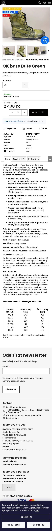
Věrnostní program (11, 443)
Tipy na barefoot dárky (14, 475)
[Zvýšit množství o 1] (24, 113)
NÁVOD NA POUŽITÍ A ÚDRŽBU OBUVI (18, 429)
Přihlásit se (11, 389)
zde (37, 510)
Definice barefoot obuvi (14, 478)
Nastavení (26, 516)
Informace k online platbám (15, 449)
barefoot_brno (12, 418)
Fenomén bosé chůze (13, 482)
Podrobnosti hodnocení (37, 59)
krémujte (7, 280)
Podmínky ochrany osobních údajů (18, 441)
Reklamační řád (9, 438)
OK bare (15, 96)
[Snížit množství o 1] (12, 113)
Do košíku (40, 112)
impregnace (24, 282)
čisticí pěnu (43, 275)
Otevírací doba (10, 461)
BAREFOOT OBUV (33, 134)
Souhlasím (38, 524)
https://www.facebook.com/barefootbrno (24, 415)
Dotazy (6, 446)
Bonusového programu (34, 121)
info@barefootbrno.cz (16, 407)
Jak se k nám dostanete (14, 464)
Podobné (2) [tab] (33, 159)
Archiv (9, 487)
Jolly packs (13, 292)
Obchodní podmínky (12, 432)
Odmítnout (13, 524)
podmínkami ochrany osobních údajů (23, 379)
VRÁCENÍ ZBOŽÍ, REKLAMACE (14, 435)
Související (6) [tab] (19, 159)
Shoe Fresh (23, 287)
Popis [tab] (7, 159)
